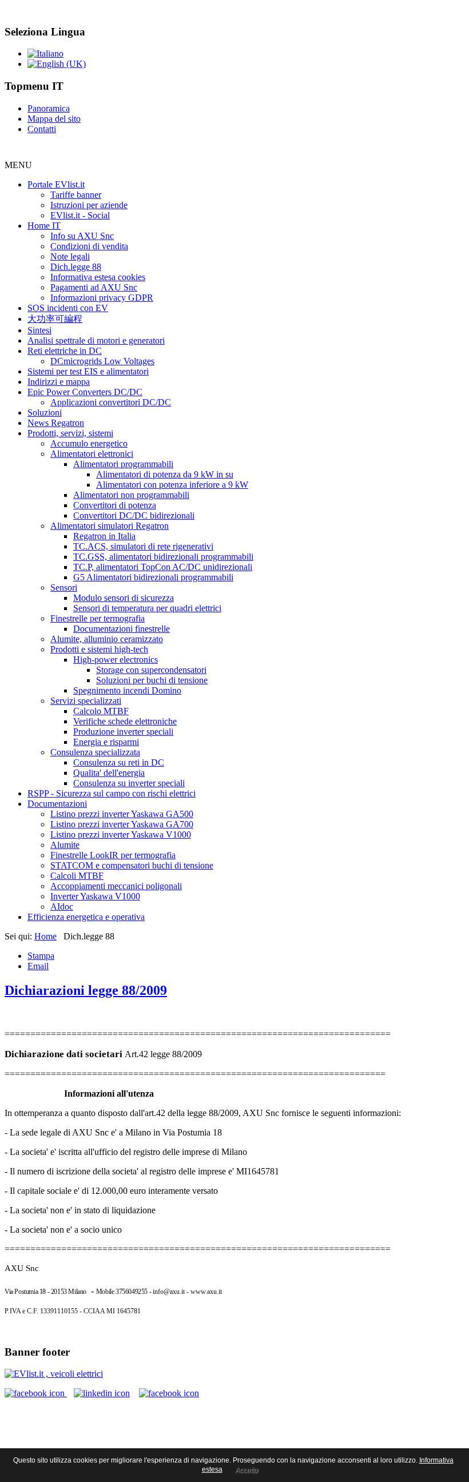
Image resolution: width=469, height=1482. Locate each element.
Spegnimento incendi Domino (127, 690)
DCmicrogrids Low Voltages (102, 361)
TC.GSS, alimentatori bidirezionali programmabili (163, 556)
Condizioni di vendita (89, 246)
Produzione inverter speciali (123, 731)
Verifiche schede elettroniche (125, 721)
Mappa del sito (54, 119)
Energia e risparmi (106, 742)
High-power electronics (115, 659)
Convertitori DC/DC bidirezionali (133, 515)
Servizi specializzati (85, 701)
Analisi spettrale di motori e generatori (96, 340)
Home (45, 936)
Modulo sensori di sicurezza (123, 598)
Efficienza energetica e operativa (86, 917)
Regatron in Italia (104, 536)
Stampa (40, 956)
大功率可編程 (54, 319)
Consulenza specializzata (95, 752)
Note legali (70, 256)
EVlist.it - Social (80, 215)
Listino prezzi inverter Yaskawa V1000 (120, 834)
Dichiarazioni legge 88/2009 (86, 990)
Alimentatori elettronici (91, 454)
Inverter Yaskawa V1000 (95, 896)
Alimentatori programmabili (123, 464)
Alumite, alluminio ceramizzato (106, 639)
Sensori (63, 587)
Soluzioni (44, 412)
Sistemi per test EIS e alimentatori (88, 371)
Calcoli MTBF (77, 876)
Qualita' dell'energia (109, 773)
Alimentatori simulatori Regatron (109, 526)
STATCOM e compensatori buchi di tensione (131, 865)
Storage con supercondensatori (151, 670)
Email (38, 966)
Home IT (44, 225)
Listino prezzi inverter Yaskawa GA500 (121, 814)
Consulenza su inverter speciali (129, 783)
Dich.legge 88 (75, 267)
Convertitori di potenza (114, 505)
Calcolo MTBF (101, 711)
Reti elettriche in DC (64, 351)
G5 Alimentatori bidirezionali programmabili (153, 577)
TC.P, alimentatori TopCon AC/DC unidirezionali (162, 567)
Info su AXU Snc (82, 236)
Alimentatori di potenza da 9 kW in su (164, 474)
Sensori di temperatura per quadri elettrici (147, 608)
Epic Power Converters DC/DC (84, 392)
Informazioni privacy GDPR (101, 297)
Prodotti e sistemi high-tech (99, 649)
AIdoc (61, 906)
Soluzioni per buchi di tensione (152, 680)
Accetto (246, 1470)
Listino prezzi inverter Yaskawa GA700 (121, 824)
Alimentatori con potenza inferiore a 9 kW (172, 484)
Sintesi (39, 330)
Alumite (65, 845)
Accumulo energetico (89, 443)
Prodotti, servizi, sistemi (70, 433)
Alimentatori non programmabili (131, 495)
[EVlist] (54, 1374)
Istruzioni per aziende (89, 205)
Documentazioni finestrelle (121, 629)
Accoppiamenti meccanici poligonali (116, 886)
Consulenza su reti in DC (118, 762)
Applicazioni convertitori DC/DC (110, 402)
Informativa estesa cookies (97, 277)
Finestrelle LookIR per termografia (113, 855)
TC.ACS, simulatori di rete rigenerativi (143, 546)
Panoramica (48, 108)
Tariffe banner (75, 195)
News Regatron (55, 423)
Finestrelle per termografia (97, 618)
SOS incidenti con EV (67, 308)
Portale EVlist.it (56, 184)
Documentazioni (57, 803)
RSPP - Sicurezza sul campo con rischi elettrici (111, 793)
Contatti (41, 129)
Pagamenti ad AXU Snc (93, 287)
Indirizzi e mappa (58, 382)
